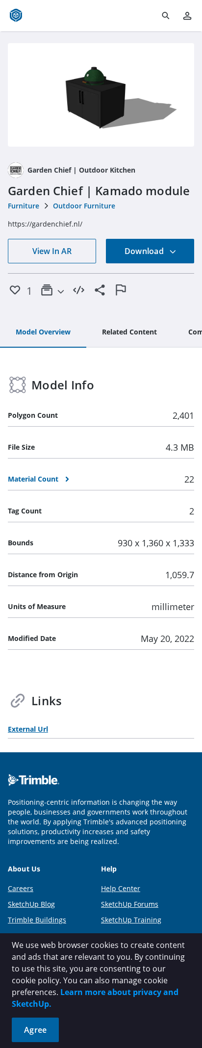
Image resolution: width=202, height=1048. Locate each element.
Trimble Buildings (37, 919)
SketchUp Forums (129, 904)
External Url (28, 729)
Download (145, 251)
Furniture (23, 205)
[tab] (43, 332)
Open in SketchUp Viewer (101, 95)
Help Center (120, 888)
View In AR (52, 251)
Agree (35, 1029)
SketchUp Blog (31, 904)
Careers (20, 888)
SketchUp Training (131, 919)
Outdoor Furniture (84, 205)
